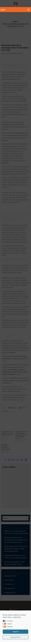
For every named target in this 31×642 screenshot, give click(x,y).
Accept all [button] (15, 631)
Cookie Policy (17, 617)
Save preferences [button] (15, 637)
